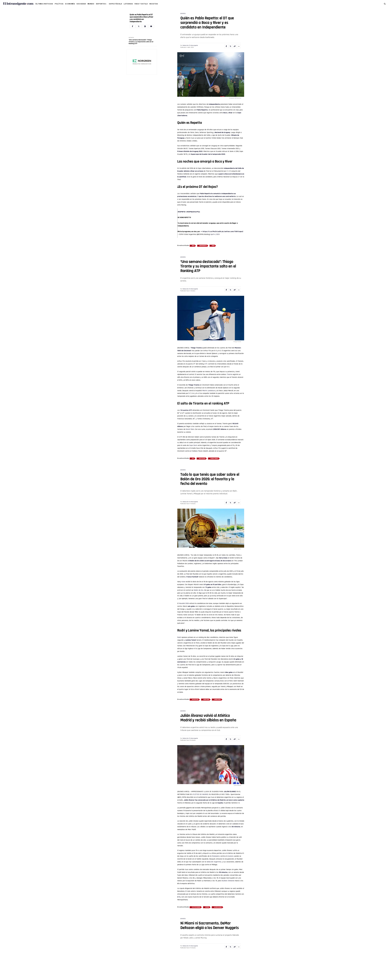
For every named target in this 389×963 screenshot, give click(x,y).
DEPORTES (101, 4)
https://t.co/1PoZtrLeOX (212, 231)
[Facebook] (132, 26)
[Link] (235, 46)
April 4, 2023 (215, 234)
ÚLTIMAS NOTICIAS (44, 4)
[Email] (151, 26)
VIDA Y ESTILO (141, 4)
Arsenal (230, 856)
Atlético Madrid (196, 907)
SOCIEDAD (81, 4)
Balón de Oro (195, 561)
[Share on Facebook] (226, 46)
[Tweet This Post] (230, 46)
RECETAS (154, 4)
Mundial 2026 (184, 603)
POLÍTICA (59, 4)
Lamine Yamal (190, 640)
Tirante (229, 374)
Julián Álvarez (189, 800)
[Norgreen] (142, 62)
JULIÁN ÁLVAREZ (230, 791)
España (207, 907)
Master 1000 (202, 458)
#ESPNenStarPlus (193, 212)
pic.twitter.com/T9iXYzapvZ (232, 231)
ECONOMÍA (70, 4)
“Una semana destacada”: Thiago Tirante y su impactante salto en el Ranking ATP (141, 42)
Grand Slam (190, 429)
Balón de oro (195, 699)
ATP (205, 364)
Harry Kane (223, 558)
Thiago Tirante (196, 348)
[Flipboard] (145, 26)
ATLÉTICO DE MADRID (200, 794)
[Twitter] (138, 26)
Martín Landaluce (208, 390)
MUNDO (91, 4)
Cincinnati (187, 350)
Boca (225, 113)
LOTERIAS (128, 4)
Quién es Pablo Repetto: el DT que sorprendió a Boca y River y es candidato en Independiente (141, 18)
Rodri (179, 637)
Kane (183, 581)
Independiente (214, 104)
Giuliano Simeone (228, 881)
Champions (216, 856)
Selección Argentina (214, 862)
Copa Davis (193, 445)
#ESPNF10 (181, 212)
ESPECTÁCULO (115, 4)
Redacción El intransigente (190, 45)
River (231, 113)
